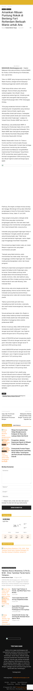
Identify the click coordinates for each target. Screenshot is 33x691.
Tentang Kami (16, 672)
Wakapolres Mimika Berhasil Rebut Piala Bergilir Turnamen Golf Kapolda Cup (24, 416)
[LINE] (15, 31)
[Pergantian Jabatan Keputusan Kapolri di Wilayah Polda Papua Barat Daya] (6, 445)
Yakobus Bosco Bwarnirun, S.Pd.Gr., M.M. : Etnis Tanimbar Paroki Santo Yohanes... (16, 573)
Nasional (9, 9)
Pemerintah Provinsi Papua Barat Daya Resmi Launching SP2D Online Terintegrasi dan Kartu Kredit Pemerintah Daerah (21, 452)
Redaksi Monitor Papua (11, 27)
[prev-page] (3, 461)
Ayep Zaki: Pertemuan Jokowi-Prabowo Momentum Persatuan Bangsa (8, 416)
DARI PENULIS (17, 425)
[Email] (24, 31)
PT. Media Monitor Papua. (22, 687)
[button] (3, 2)
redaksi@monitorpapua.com (21, 677)
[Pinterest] (19, 31)
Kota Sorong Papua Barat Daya (8, 567)
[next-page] (6, 461)
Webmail (24, 684)
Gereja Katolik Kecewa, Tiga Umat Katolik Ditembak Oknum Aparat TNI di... (20, 616)
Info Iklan (7, 682)
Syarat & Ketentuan (22, 682)
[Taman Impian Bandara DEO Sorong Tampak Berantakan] (6, 600)
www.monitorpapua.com (20, 650)
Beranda (4, 6)
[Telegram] (28, 31)
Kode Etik (17, 684)
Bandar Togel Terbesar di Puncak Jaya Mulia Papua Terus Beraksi (21, 590)
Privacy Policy (10, 684)
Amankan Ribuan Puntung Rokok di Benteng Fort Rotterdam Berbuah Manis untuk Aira (14, 396)
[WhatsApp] (11, 31)
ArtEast (24, 689)
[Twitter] (7, 31)
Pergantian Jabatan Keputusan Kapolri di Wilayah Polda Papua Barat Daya (21, 442)
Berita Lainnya (7, 425)
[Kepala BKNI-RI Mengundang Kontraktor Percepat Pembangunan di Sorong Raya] (6, 608)
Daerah (10, 6)
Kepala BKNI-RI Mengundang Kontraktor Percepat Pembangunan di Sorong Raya (20, 607)
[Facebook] (3, 31)
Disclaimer (13, 682)
